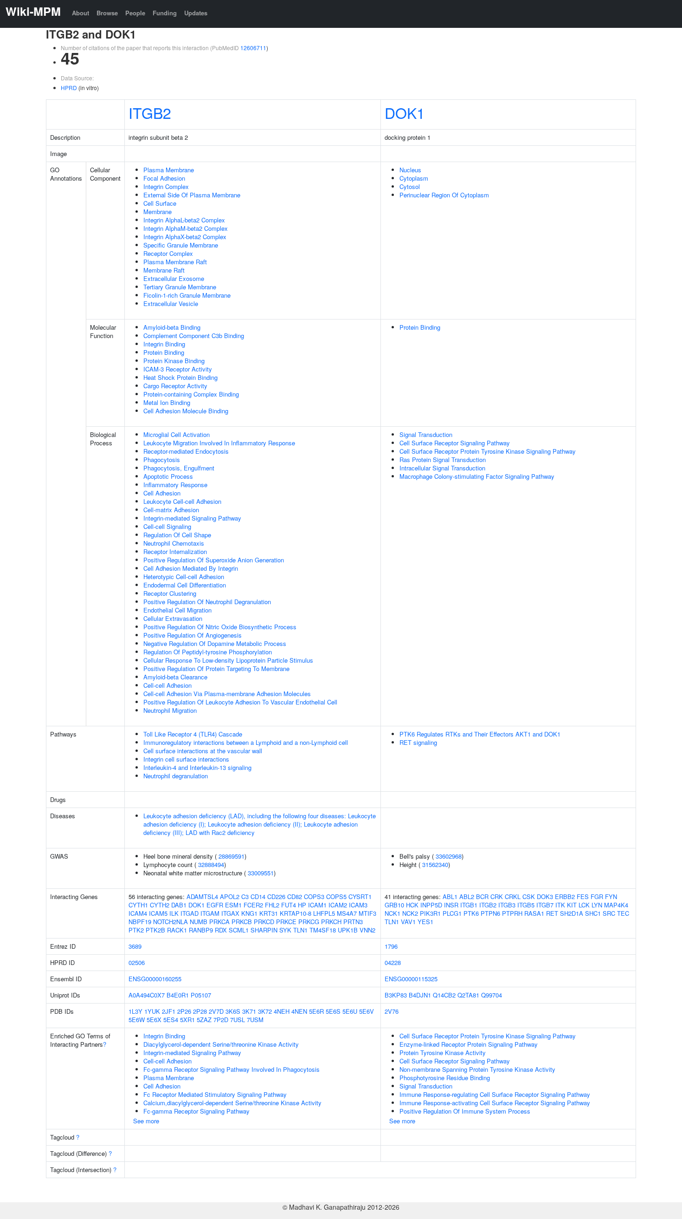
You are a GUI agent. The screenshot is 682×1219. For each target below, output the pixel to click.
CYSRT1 (360, 896)
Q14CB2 (444, 995)
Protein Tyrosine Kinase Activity (442, 1052)
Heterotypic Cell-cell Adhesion (183, 576)
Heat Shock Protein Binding (180, 377)
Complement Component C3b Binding (193, 335)
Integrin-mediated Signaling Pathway (192, 518)
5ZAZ (204, 1019)
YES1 (425, 921)
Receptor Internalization (175, 551)
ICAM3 (358, 904)
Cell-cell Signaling (167, 526)
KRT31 (268, 913)
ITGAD (189, 913)
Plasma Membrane (168, 169)
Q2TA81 (468, 995)
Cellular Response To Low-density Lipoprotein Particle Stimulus (228, 660)
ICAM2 (337, 904)
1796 (391, 946)
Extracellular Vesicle (170, 303)
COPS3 (314, 896)
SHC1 (593, 913)
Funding (165, 12)
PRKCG (308, 921)
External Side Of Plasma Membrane (191, 194)
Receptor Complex (168, 253)
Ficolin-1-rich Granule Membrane (187, 295)
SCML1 (239, 930)
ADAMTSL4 (202, 896)
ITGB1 (468, 904)
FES (583, 896)
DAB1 (179, 904)
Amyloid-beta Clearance (175, 676)
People (135, 12)
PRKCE (286, 921)
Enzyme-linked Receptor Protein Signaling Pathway (468, 1044)
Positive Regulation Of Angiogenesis (192, 635)
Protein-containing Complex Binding (191, 394)
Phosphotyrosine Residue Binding (444, 1077)
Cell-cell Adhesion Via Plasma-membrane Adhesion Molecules (227, 693)
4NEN (299, 1011)
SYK (285, 930)
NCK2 (410, 913)
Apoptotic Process (168, 476)
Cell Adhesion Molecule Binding (185, 410)
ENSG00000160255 (155, 978)
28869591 (231, 856)
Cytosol (409, 186)
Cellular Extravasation (172, 618)
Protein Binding (163, 352)
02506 (137, 962)
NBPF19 (140, 921)
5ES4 (170, 1019)
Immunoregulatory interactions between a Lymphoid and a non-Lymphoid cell (245, 742)
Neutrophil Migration (170, 710)
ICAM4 (138, 913)
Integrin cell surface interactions (186, 759)
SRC (609, 913)
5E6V (366, 1011)
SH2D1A (571, 913)
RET (552, 913)
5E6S (333, 1011)
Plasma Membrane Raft (175, 261)
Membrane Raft (164, 270)
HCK (412, 904)
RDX (221, 930)
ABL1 (450, 896)
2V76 (392, 1011)
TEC (623, 913)
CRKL (513, 896)
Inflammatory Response (175, 484)
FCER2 (253, 904)
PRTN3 (353, 921)
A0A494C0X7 (147, 995)
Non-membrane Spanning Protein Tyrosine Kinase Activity (477, 1069)
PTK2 (136, 930)
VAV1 (408, 921)
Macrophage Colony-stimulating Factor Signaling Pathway (476, 476)
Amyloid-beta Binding (171, 327)
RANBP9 (201, 930)
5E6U (349, 1011)
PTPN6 (490, 913)
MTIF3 (367, 913)
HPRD (69, 87)
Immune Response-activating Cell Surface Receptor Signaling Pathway (494, 1102)
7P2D (220, 1019)
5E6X (154, 1019)
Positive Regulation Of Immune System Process (464, 1111)
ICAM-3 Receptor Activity (177, 369)
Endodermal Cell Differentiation (184, 584)
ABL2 (466, 896)
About (80, 12)
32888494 (211, 864)
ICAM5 (158, 913)
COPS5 (336, 896)
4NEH (282, 1011)
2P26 (184, 1011)
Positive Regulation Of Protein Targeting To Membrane (216, 668)
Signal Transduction (425, 434)
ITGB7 (544, 904)
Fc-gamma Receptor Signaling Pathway (196, 1111)
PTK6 (471, 913)
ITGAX (230, 913)
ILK (174, 913)
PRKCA (219, 921)
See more (146, 1120)
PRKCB (242, 921)
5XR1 (187, 1019)
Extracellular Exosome (173, 278)
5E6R (316, 1011)
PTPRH (512, 913)
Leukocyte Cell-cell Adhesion (182, 501)
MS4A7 (347, 913)
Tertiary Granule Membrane (179, 286)
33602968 (449, 856)
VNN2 (367, 930)
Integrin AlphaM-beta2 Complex (185, 228)
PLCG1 (452, 913)
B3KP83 (396, 995)
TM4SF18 (322, 930)
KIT (572, 904)
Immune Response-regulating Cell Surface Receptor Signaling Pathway (494, 1094)
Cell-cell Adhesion (167, 685)
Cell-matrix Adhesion (171, 509)
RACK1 (177, 930)
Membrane (157, 211)
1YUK (152, 1011)
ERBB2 (565, 896)
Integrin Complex (166, 186)
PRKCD (264, 921)
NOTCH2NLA (170, 921)
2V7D (216, 1011)
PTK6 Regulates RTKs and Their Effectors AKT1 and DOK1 (479, 734)
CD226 (276, 896)
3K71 (249, 1011)
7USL (237, 1019)
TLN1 (300, 930)
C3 (245, 896)
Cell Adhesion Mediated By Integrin (190, 568)
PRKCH (331, 921)
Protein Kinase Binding (174, 360)
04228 (393, 962)
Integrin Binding (164, 343)
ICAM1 (317, 904)
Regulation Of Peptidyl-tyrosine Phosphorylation (207, 651)
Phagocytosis (161, 459)
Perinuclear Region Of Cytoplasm (444, 194)
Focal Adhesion (164, 178)
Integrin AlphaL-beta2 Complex (184, 219)
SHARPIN (264, 930)
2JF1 (168, 1011)
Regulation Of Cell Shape (177, 534)
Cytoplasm (413, 178)
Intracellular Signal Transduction (442, 467)
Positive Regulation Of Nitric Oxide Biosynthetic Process (219, 626)
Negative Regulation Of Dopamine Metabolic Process (214, 643)
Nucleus (410, 169)
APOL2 (229, 896)
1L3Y (135, 1011)
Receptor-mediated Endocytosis (186, 451)
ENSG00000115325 (411, 978)
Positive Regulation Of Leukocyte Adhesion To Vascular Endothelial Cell (240, 702)
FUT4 (288, 904)
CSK (528, 896)
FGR (597, 896)
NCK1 (392, 913)
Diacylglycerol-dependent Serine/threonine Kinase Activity (221, 1044)
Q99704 (491, 995)
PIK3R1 (430, 913)
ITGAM (209, 913)
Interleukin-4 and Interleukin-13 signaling (197, 767)
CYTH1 (138, 904)
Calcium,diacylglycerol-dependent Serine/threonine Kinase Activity (232, 1102)
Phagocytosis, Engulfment (178, 467)
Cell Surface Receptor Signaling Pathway (454, 442)
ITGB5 (525, 904)
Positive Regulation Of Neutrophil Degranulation (207, 601)
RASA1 (534, 913)
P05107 (201, 995)
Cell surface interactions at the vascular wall (202, 750)
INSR (451, 904)
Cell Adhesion (161, 493)
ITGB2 (150, 112)
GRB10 (394, 904)
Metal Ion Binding (166, 402)
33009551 (261, 872)
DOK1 (405, 112)
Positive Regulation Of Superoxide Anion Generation (213, 559)
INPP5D (431, 904)
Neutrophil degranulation (175, 775)
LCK (584, 904)
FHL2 (272, 904)
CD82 (294, 896)
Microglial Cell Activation (176, 434)
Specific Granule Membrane (180, 245)
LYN (597, 904)
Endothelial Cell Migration (177, 610)
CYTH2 (159, 904)
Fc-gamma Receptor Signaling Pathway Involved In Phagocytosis (231, 1069)
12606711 (253, 48)
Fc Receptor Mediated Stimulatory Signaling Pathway (215, 1094)
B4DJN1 (420, 995)
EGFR (214, 904)
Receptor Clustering (169, 593)
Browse (107, 12)
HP (302, 904)
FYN (611, 896)
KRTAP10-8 (295, 913)
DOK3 (545, 896)
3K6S (232, 1011)
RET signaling (418, 742)
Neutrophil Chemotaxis (173, 543)
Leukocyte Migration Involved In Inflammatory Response (219, 442)
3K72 (265, 1011)
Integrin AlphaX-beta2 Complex (184, 236)
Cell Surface (159, 203)
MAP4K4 (616, 904)
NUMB (198, 921)
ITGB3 (506, 904)
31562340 (435, 864)
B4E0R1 (178, 995)
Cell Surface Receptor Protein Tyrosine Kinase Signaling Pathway (487, 451)
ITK (560, 904)
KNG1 (249, 913)
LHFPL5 (324, 913)
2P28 (200, 1011)
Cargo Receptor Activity (175, 385)
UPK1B (348, 930)
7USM (255, 1019)
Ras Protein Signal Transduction (442, 459)
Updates (195, 12)
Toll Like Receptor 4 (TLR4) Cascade (192, 734)
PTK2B (155, 930)
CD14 (258, 896)
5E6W (137, 1019)
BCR (482, 896)
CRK (496, 896)
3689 (135, 946)
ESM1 (233, 904)
